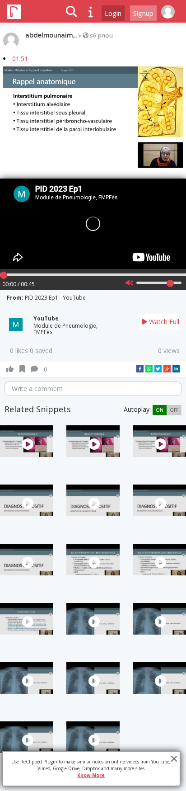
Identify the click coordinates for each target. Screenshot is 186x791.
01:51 (20, 58)
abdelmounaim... (51, 35)
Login (113, 13)
